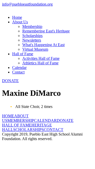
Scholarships (32, 35)
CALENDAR (45, 120)
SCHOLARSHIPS (28, 129)
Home (17, 17)
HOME (8, 116)
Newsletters (31, 40)
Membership (32, 26)
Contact (18, 72)
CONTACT (53, 129)
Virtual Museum (35, 49)
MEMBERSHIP (20, 120)
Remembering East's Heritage (46, 31)
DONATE (10, 81)
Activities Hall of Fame (41, 58)
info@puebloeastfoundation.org (27, 4)
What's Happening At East (43, 45)
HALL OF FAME (16, 125)
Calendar (19, 67)
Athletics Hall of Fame (40, 63)
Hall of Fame (22, 54)
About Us (20, 22)
